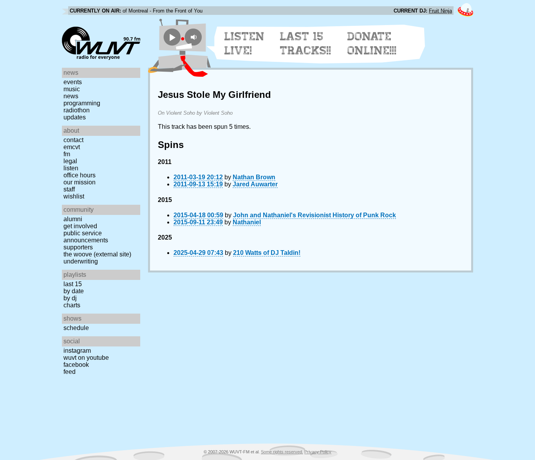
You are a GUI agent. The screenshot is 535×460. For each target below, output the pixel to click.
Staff (69, 189)
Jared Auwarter (255, 184)
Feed (69, 371)
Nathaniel (247, 222)
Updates (74, 117)
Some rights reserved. (282, 451)
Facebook (76, 364)
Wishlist (73, 196)
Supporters (78, 247)
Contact (73, 140)
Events (72, 82)
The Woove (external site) (97, 254)
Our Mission (79, 182)
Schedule (76, 328)
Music (71, 89)
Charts (71, 305)
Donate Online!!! (372, 43)
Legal (70, 161)
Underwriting (80, 261)
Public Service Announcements (85, 237)
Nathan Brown (254, 177)
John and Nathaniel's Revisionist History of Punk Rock (314, 215)
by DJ (70, 298)
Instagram (77, 350)
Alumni (72, 219)
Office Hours (79, 175)
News (70, 96)
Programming (81, 103)
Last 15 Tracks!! (305, 43)
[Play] (172, 37)
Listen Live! (244, 43)
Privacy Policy (317, 451)
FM (66, 154)
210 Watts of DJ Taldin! (266, 252)
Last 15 (72, 284)
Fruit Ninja (440, 11)
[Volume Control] (194, 37)
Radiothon (76, 110)
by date (73, 291)
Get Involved (80, 226)
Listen (70, 168)
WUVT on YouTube (86, 357)
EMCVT (71, 147)
